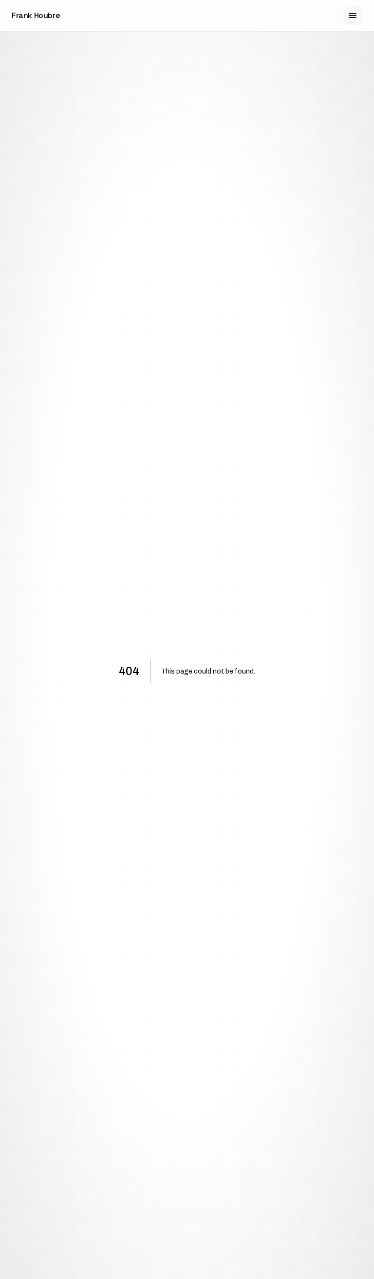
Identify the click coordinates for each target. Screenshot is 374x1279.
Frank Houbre (36, 15)
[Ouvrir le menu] (352, 15)
